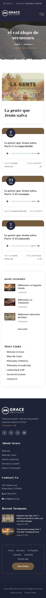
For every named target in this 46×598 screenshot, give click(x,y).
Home (17, 44)
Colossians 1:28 (9, 425)
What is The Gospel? (11, 468)
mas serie (22, 329)
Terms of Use (16, 592)
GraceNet (28, 554)
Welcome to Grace (15, 352)
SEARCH (8, 3)
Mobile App (23, 559)
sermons (27, 44)
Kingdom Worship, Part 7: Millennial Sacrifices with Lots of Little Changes (30, 518)
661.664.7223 (10, 493)
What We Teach (14, 356)
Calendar (17, 554)
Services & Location (16, 374)
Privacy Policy (30, 592)
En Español (33, 550)
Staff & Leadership (10, 459)
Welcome (6, 451)
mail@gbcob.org (11, 498)
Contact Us (12, 379)
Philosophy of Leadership (19, 365)
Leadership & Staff (15, 370)
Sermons (21, 550)
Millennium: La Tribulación (25, 301)
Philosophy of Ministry (17, 361)
